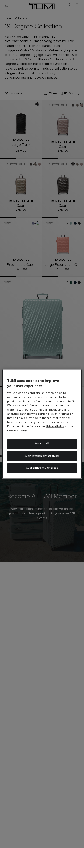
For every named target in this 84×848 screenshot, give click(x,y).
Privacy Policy (55, 426)
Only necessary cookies (42, 455)
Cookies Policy (17, 430)
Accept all (42, 443)
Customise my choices (42, 468)
